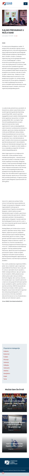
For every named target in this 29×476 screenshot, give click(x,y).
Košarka (6, 351)
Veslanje (6, 362)
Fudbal (6, 357)
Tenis (5, 379)
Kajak (5, 376)
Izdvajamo (16, 449)
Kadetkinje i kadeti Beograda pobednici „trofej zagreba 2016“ (14, 403)
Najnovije (16, 430)
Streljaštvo (7, 373)
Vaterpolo (7, 368)
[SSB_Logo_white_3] (11, 459)
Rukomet (6, 354)
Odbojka (6, 365)
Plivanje (6, 359)
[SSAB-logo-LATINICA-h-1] (7, 2)
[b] (14, 10)
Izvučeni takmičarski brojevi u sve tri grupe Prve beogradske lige (14, 424)
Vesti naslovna (18, 408)
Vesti (14, 408)
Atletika (6, 370)
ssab (16, 35)
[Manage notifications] (3, 473)
